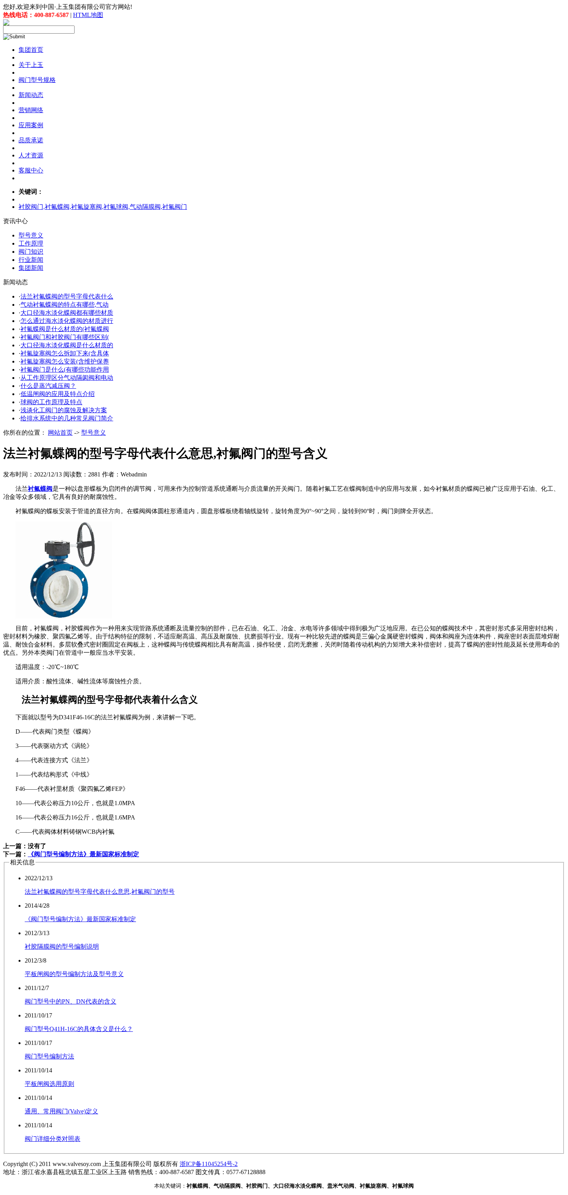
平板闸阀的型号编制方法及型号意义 (74, 974)
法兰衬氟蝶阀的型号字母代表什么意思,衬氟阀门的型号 (100, 891)
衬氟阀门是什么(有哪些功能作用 (64, 369)
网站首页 (60, 432)
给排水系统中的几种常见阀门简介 (66, 418)
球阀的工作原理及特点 (51, 402)
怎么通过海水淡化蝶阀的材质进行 (66, 321)
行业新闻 (31, 259)
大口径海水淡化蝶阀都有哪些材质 (66, 312)
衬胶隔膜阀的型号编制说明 (62, 946)
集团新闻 (31, 268)
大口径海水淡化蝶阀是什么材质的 (66, 345)
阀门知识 (31, 251)
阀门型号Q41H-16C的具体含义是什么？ (79, 1029)
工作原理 (31, 243)
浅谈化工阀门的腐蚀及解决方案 (63, 410)
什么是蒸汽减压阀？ (48, 385)
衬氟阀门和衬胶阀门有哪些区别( (64, 337)
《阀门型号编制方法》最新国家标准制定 (83, 854)
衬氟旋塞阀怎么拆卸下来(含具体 (64, 353)
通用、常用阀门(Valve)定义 (61, 1111)
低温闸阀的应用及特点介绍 (57, 394)
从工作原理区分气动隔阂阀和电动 (66, 377)
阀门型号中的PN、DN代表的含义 (70, 1001)
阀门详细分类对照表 (52, 1138)
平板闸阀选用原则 (49, 1084)
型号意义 (31, 235)
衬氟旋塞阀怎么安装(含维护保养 (64, 361)
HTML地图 (88, 15)
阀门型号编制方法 (49, 1056)
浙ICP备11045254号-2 (209, 1164)
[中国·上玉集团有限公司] (6, 23)
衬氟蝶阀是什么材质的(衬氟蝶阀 (64, 329)
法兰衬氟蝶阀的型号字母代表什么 (66, 296)
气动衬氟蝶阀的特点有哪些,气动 (64, 304)
